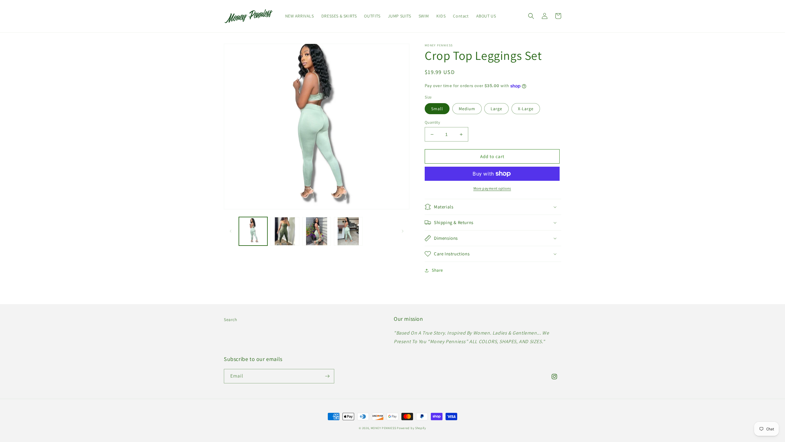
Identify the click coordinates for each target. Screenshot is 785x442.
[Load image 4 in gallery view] (348, 231)
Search (230, 319)
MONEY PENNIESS (383, 428)
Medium (467, 108)
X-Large (526, 108)
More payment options (492, 188)
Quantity (432, 122)
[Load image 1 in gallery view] (253, 231)
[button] (531, 16)
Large (496, 108)
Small (437, 108)
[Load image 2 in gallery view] (284, 231)
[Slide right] (402, 231)
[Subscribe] (327, 376)
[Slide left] (230, 231)
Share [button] (437, 270)
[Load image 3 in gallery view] (316, 231)
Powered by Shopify (411, 428)
